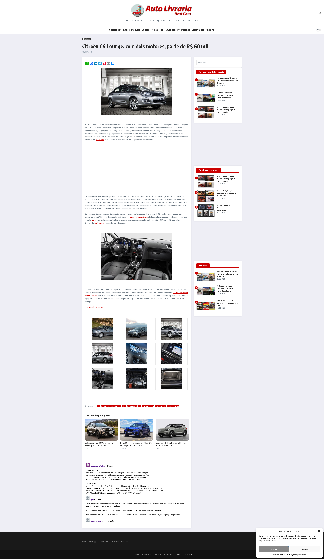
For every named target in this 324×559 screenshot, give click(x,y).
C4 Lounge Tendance (150, 406)
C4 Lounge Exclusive (118, 406)
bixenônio (100, 139)
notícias (170, 406)
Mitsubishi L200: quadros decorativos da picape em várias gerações (226, 109)
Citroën (162, 406)
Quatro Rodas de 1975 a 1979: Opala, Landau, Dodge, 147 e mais (228, 302)
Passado (185, 29)
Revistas (158, 29)
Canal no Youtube (104, 542)
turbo (177, 406)
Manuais (135, 29)
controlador (99, 223)
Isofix (94, 220)
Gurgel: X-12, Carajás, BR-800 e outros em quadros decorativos (226, 193)
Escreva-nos (197, 29)
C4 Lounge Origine (134, 406)
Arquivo (210, 29)
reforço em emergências (138, 217)
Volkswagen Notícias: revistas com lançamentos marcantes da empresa (228, 80)
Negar (305, 549)
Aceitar (273, 549)
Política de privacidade (120, 542)
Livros (126, 29)
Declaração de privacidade (296, 555)
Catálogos (114, 29)
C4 (98, 406)
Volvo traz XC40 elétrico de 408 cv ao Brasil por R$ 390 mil (171, 444)
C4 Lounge (105, 406)
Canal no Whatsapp (89, 542)
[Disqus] (137, 493)
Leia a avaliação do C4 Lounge (97, 307)
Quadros (146, 29)
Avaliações (172, 29)
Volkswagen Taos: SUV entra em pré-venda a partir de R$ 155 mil (99, 444)
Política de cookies (278, 555)
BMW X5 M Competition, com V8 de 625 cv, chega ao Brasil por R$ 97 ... (136, 444)
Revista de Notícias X (184, 554)
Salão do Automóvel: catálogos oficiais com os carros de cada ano (226, 95)
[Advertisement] (137, 168)
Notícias (86, 39)
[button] (319, 531)
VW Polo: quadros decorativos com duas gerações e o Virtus (225, 207)
